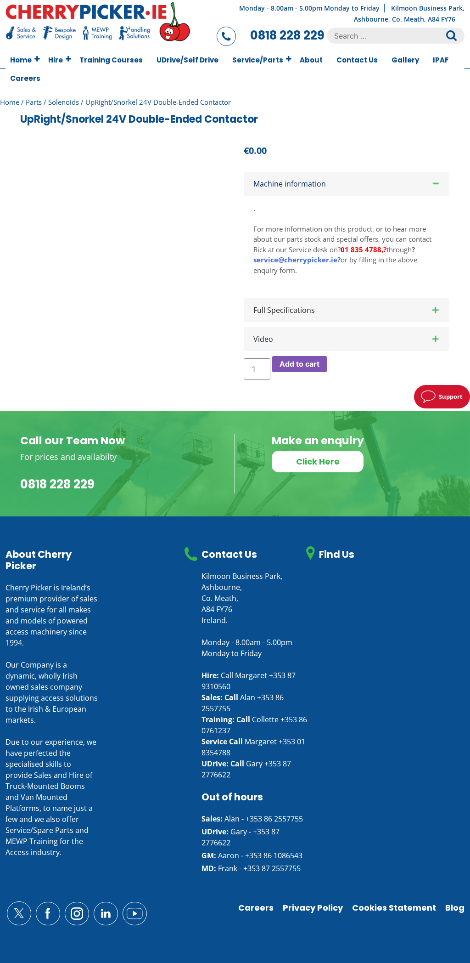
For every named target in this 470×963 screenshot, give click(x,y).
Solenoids (63, 102)
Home (21, 60)
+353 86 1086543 (273, 855)
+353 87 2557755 (272, 868)
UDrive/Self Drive (187, 60)
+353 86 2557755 (274, 819)
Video (263, 339)
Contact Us (357, 60)
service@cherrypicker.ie (295, 259)
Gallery (405, 60)
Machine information (289, 184)
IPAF (441, 60)
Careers (25, 78)
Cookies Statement (394, 907)
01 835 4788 (361, 249)
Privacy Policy (313, 907)
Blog (454, 907)
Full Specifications (284, 310)
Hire (55, 60)
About (311, 60)
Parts (34, 102)
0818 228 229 (287, 35)
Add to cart (299, 363)
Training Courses (111, 60)
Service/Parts (257, 60)
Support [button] (451, 396)
